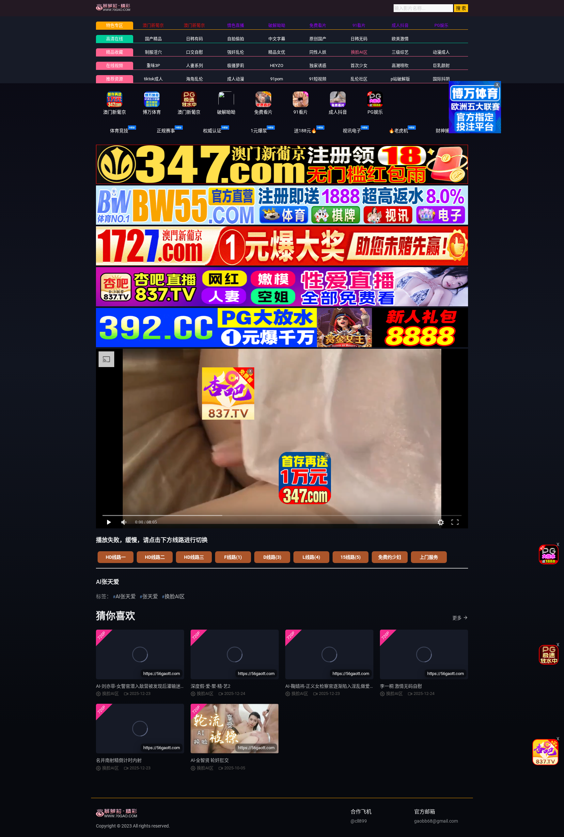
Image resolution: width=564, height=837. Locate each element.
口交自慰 (194, 52)
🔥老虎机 (398, 130)
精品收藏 (114, 52)
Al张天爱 (126, 596)
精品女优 (276, 52)
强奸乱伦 (235, 52)
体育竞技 (119, 130)
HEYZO (276, 65)
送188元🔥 (305, 130)
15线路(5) (350, 557)
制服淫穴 (153, 52)
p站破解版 (400, 78)
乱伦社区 (359, 78)
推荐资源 (114, 78)
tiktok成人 (153, 78)
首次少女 (359, 65)
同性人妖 (317, 52)
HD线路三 (194, 557)
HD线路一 (116, 557)
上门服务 (429, 557)
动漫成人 (441, 52)
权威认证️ (212, 130)
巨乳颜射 (441, 65)
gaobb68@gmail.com (436, 821)
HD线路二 (155, 557)
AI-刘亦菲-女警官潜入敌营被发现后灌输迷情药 (143, 686)
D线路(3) (272, 557)
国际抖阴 (441, 78)
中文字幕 (276, 38)
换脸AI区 (359, 52)
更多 (457, 617)
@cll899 (359, 821)
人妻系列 (194, 65)
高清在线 (114, 38)
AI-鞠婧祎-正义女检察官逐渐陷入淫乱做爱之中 (332, 686)
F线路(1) (233, 557)
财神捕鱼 (445, 130)
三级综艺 (400, 52)
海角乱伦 (194, 78)
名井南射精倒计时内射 (119, 760)
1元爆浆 (259, 130)
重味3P (153, 65)
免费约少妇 (389, 557)
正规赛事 (166, 130)
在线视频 (114, 65)
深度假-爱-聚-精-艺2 (210, 686)
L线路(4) (311, 557)
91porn (276, 78)
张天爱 (150, 596)
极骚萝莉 (235, 65)
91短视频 (317, 78)
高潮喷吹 (400, 65)
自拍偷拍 (235, 38)
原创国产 (317, 38)
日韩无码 (359, 38)
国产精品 (153, 38)
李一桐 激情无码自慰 (401, 686)
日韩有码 (194, 38)
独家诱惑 (317, 65)
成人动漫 (235, 78)
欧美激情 (400, 38)
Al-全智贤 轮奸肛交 (210, 760)
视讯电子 (352, 130)
